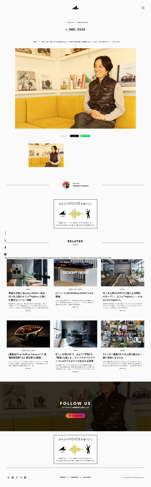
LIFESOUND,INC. (128, 477)
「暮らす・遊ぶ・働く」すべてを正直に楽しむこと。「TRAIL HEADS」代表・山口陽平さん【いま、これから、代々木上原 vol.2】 (74, 42)
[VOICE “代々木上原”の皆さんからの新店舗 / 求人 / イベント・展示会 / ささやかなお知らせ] (75, 213)
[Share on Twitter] (5, 240)
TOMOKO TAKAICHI (82, 22)
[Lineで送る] (5, 254)
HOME (35, 42)
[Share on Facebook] (5, 247)
